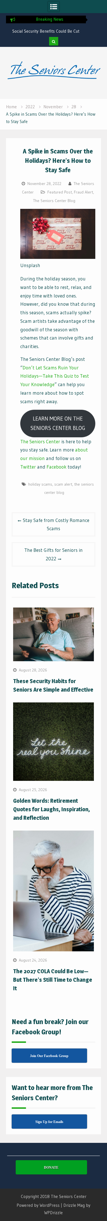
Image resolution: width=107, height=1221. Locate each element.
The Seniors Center (40, 441)
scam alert (63, 484)
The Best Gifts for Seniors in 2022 (53, 554)
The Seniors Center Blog (54, 200)
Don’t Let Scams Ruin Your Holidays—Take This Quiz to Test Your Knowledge (54, 376)
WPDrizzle (53, 1212)
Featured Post (59, 192)
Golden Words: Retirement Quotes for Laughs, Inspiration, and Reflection (51, 809)
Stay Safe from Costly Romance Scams (56, 524)
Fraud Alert (83, 192)
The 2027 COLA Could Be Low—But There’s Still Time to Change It (52, 980)
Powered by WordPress (38, 1205)
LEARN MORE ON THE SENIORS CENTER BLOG (57, 423)
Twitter (28, 467)
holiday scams (40, 484)
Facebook (56, 467)
